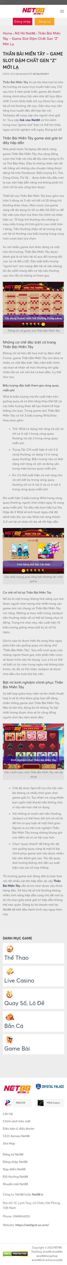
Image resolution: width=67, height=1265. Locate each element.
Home (7, 33)
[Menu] (62, 11)
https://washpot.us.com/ (32, 1225)
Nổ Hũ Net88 (25, 33)
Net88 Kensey (41, 74)
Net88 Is (37, 1194)
